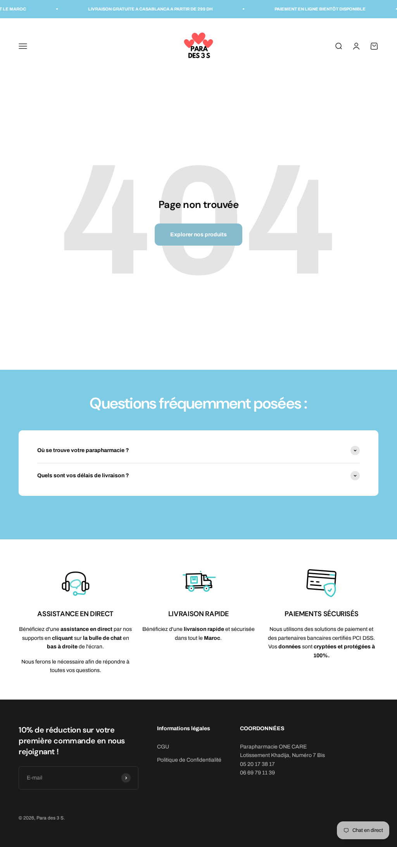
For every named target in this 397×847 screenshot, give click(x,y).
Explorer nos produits (198, 234)
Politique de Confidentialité (189, 760)
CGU (163, 747)
